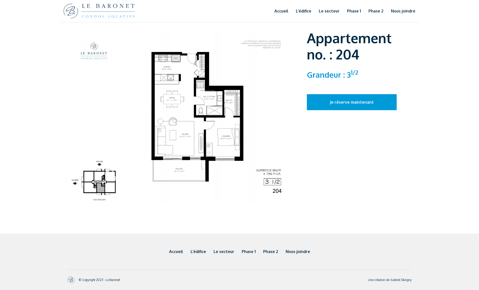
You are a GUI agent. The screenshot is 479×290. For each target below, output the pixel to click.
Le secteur (329, 10)
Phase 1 (354, 10)
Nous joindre (403, 10)
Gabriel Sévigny (401, 280)
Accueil (281, 10)
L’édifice (303, 10)
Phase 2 (375, 10)
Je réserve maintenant (352, 102)
